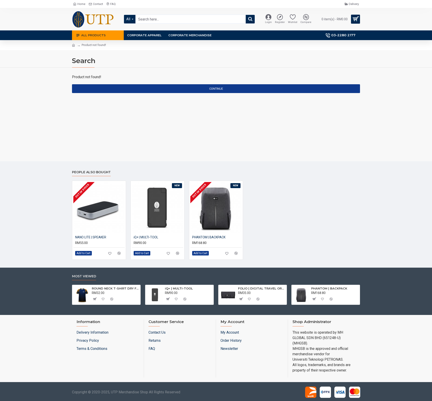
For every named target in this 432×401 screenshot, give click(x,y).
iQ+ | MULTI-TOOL (146, 237)
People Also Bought (91, 172)
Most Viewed (84, 276)
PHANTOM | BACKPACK (208, 237)
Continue (216, 88)
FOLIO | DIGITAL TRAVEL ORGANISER (261, 288)
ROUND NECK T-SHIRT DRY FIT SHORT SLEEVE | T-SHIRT (115, 288)
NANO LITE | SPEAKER (90, 237)
